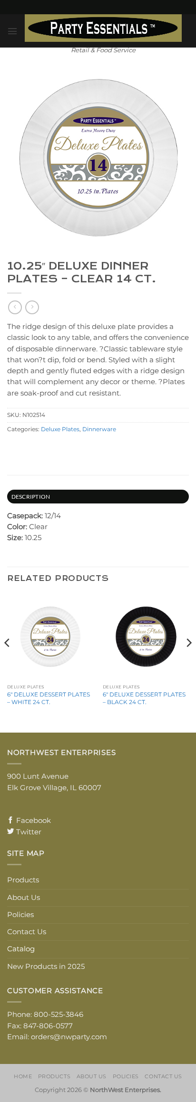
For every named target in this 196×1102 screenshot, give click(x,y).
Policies (20, 914)
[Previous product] (32, 307)
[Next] (188, 662)
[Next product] (14, 307)
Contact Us (26, 932)
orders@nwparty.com (69, 1037)
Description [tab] (30, 496)
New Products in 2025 (46, 966)
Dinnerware (99, 429)
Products (23, 880)
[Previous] (7, 662)
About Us (23, 897)
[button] (12, 31)
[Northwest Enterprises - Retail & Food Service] (103, 28)
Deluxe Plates (60, 429)
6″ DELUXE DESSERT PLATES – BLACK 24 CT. (144, 698)
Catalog (21, 949)
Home (23, 1076)
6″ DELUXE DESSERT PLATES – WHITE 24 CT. (48, 698)
